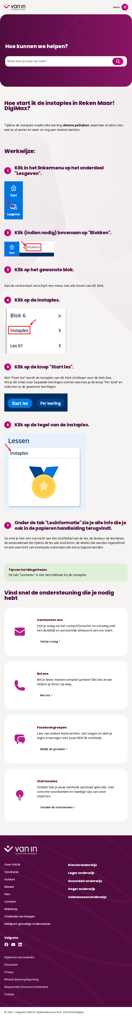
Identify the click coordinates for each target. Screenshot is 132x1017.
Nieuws (9, 887)
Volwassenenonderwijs (87, 897)
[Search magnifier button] (117, 61)
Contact (10, 902)
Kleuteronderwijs (82, 865)
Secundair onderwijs (85, 881)
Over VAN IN (12, 865)
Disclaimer (11, 965)
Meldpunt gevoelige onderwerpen (27, 924)
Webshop (11, 909)
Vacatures (11, 872)
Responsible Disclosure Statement (26, 987)
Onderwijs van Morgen (19, 916)
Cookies (9, 994)
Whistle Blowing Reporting (21, 979)
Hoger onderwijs (81, 889)
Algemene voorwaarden (19, 957)
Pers (7, 894)
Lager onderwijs (81, 873)
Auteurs (9, 879)
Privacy (8, 972)
